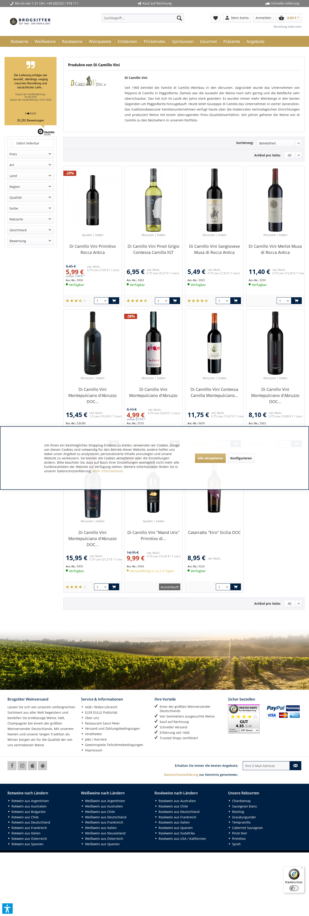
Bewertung (18, 241)
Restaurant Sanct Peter (102, 723)
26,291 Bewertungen (30, 120)
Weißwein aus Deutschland (105, 817)
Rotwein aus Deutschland (30, 822)
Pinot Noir (239, 833)
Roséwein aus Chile (173, 806)
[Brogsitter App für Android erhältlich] (42, 765)
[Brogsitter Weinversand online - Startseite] (30, 21)
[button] (7, 908)
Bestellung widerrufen (288, 26)
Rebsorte (16, 219)
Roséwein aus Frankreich (177, 817)
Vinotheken (93, 734)
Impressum (93, 750)
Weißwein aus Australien (103, 806)
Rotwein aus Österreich (29, 838)
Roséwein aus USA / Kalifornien (182, 838)
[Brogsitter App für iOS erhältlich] (32, 765)
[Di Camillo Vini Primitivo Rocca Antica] (92, 200)
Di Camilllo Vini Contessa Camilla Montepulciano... (214, 392)
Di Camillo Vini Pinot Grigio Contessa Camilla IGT (153, 249)
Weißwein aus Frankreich (103, 822)
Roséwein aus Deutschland (179, 812)
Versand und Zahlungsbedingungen (112, 728)
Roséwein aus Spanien (175, 828)
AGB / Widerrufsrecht (100, 707)
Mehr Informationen (108, 471)
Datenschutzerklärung (181, 774)
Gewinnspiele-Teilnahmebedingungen (113, 745)
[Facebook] (12, 765)
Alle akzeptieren (210, 458)
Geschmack (18, 230)
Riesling (237, 812)
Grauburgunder (243, 817)
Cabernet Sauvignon (247, 828)
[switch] (294, 888)
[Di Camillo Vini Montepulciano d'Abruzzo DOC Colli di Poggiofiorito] (275, 343)
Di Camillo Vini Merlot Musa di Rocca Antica (275, 249)
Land (13, 176)
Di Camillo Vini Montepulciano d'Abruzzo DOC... (92, 395)
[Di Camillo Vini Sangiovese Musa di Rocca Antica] (214, 200)
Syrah (236, 844)
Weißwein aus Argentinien (104, 801)
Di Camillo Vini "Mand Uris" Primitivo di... (153, 535)
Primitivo (238, 838)
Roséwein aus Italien (174, 822)
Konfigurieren (241, 458)
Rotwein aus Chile (25, 817)
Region (15, 186)
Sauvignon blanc (244, 806)
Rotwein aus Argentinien (30, 801)
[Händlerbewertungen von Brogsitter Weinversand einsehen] (245, 719)
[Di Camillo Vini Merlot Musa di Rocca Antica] (275, 200)
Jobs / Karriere (95, 739)
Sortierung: (245, 143)
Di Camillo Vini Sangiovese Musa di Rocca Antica (214, 249)
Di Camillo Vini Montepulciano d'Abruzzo (153, 392)
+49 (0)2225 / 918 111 (62, 3)
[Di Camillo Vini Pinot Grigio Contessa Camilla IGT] (153, 200)
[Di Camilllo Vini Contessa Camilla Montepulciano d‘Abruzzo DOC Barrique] (214, 343)
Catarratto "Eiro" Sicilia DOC (214, 532)
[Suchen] (179, 18)
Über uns (91, 718)
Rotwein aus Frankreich (29, 828)
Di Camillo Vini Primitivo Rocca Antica (92, 249)
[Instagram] (22, 765)
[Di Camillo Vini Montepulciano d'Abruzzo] (153, 343)
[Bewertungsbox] (76, 301)
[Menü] (301, 869)
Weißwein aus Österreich (103, 838)
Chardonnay (241, 801)
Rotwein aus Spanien (27, 844)
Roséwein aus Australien (177, 801)
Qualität (16, 197)
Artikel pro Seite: (267, 155)
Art (12, 165)
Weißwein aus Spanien (102, 844)
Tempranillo (240, 822)
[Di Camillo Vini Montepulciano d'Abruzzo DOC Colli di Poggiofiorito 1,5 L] (92, 343)
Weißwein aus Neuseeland (105, 833)
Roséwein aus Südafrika (176, 833)
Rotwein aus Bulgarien (28, 812)
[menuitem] (143, 18)
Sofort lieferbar (27, 143)
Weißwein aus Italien (100, 828)
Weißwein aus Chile (99, 812)
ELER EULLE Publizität (100, 712)
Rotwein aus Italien (25, 833)
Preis (13, 154)
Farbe (14, 208)
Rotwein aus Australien (29, 806)
